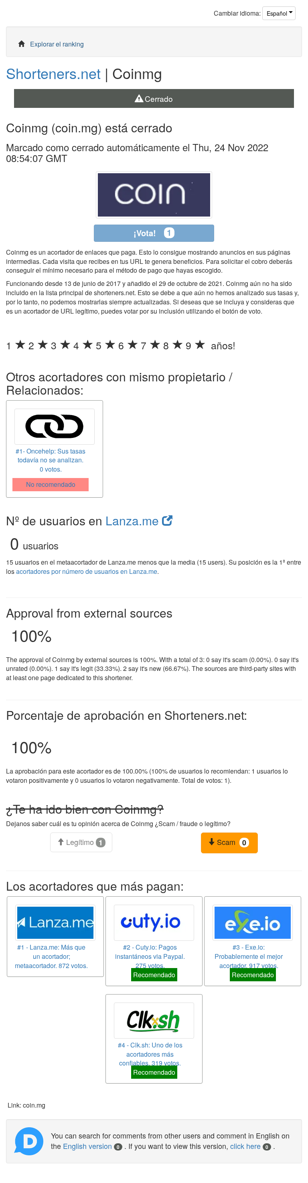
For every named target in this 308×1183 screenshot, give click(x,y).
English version (91, 1145)
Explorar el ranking (57, 44)
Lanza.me (133, 520)
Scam (230, 842)
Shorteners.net (53, 73)
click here (249, 1145)
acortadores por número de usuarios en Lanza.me (86, 571)
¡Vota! (153, 233)
